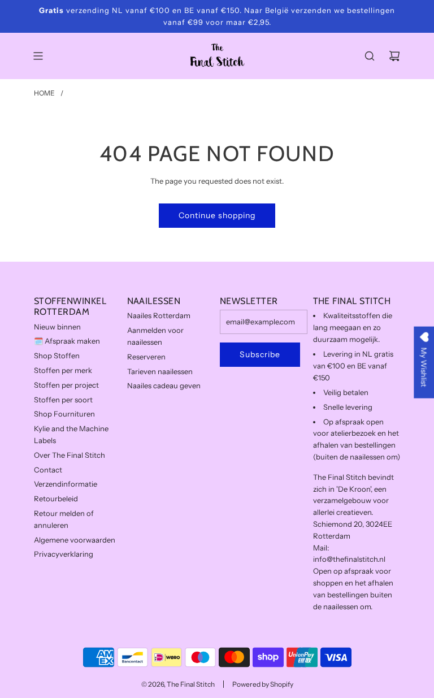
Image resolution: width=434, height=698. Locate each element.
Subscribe (260, 354)
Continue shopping (217, 215)
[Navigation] (37, 56)
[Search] (369, 56)
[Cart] (394, 56)
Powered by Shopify (262, 684)
